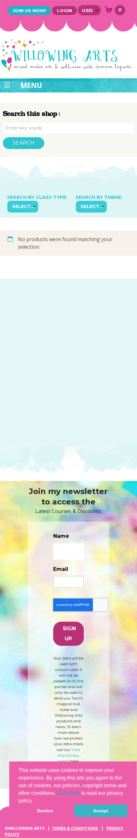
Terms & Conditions (75, 828)
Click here (68, 793)
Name (61, 536)
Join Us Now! (29, 10)
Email (60, 569)
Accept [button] (100, 810)
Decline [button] (45, 810)
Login (64, 10)
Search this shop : (32, 114)
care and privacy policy (69, 755)
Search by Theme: (99, 197)
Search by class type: (37, 197)
